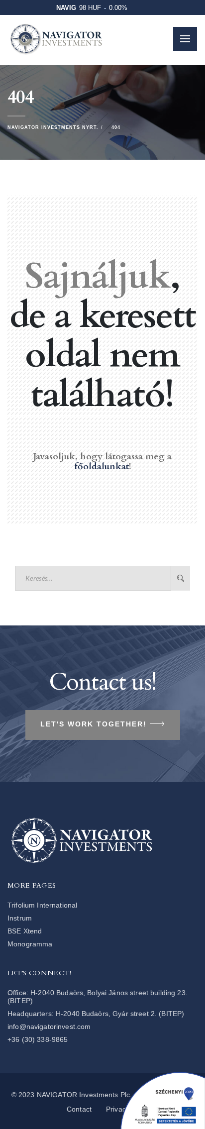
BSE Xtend (24, 931)
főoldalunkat (101, 466)
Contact (79, 1109)
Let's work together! (93, 724)
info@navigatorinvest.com (49, 1026)
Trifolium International (42, 905)
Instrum (19, 918)
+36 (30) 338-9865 (37, 1039)
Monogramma (29, 944)
